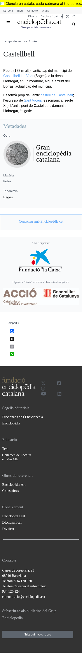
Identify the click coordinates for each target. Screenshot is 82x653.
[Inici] (39, 22)
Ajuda (45, 10)
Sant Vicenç (33, 100)
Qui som (8, 10)
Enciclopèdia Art (13, 484)
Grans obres (10, 491)
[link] (41, 221)
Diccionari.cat (49, 16)
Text (5, 449)
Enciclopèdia (11, 423)
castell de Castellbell (57, 95)
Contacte (32, 10)
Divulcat (33, 16)
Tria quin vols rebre (37, 634)
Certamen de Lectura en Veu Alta (16, 457)
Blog (20, 10)
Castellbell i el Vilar (18, 76)
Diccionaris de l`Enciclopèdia (22, 417)
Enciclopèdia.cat (13, 516)
